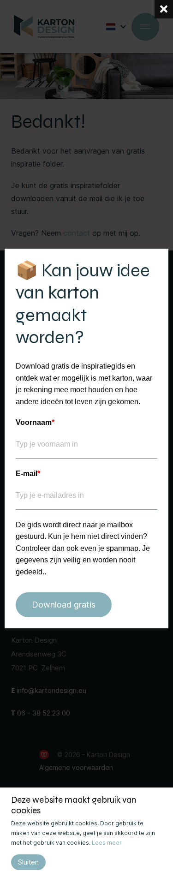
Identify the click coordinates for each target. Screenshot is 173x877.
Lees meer (107, 842)
